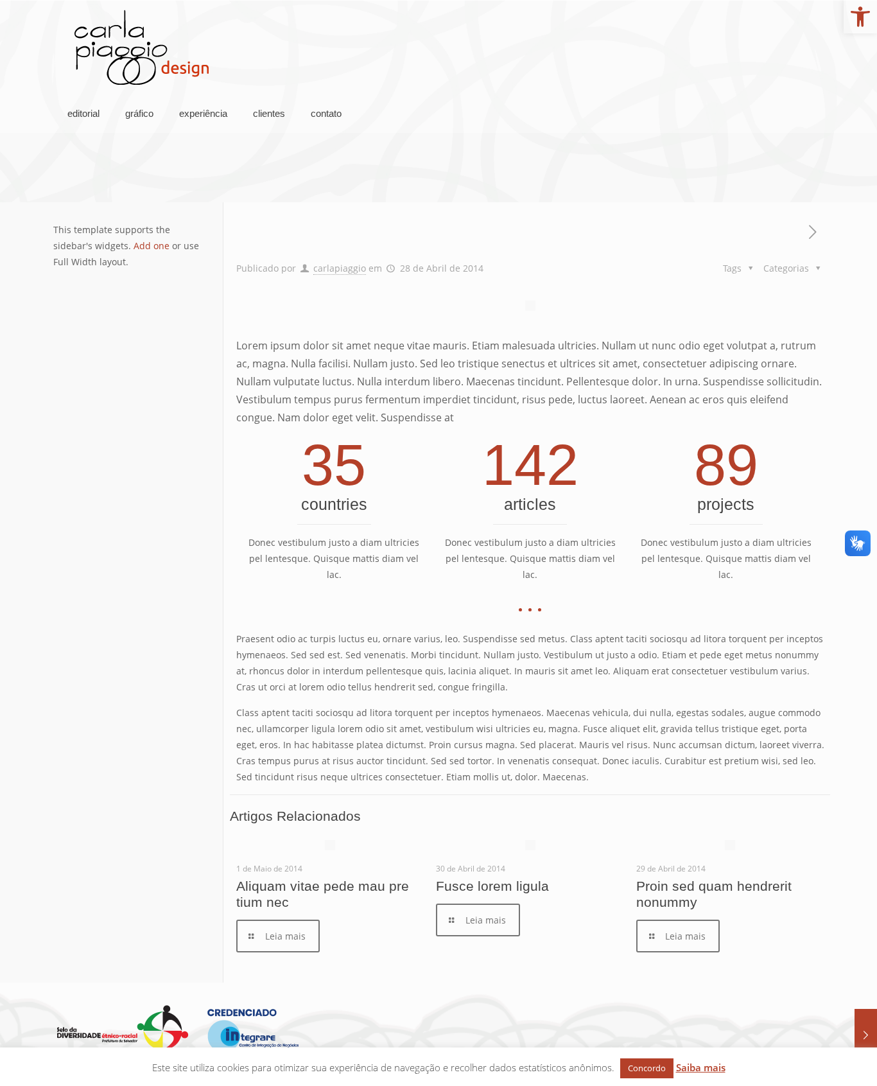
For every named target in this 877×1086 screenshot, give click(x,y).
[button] (860, 16)
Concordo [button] (647, 1068)
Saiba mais (700, 1067)
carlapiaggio (339, 268)
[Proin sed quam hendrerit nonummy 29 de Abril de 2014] (866, 1034)
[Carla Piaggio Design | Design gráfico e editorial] (142, 47)
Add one (151, 246)
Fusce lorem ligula (492, 886)
